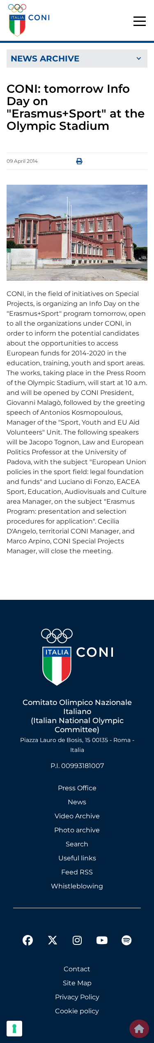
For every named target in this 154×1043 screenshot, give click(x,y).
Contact (77, 969)
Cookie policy (77, 1011)
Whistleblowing (77, 886)
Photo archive (77, 830)
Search (77, 844)
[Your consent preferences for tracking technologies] (14, 1028)
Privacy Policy (77, 997)
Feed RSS (77, 872)
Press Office (77, 788)
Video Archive (77, 816)
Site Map (77, 983)
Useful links (77, 858)
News (77, 802)
